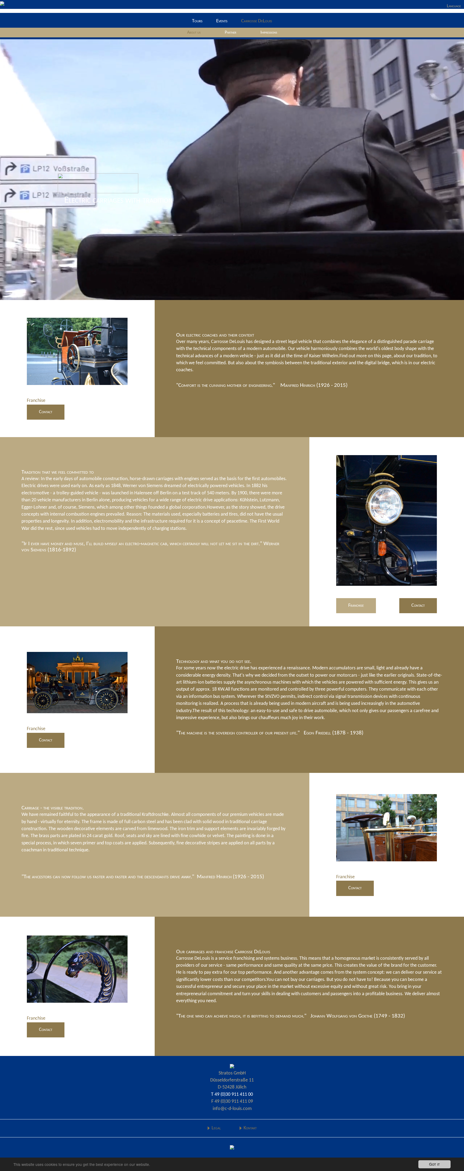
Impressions (268, 32)
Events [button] (221, 21)
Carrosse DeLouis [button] (256, 21)
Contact (45, 412)
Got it (434, 1164)
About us (194, 32)
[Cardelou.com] (232, 1066)
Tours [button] (197, 21)
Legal (216, 1128)
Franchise (356, 605)
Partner (230, 32)
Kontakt (250, 1128)
